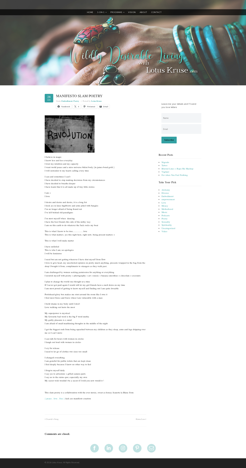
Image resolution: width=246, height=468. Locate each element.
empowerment (168, 199)
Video (164, 231)
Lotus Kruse (96, 101)
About (143, 12)
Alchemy (166, 189)
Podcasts (166, 215)
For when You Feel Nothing (175, 175)
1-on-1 (100, 12)
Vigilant (165, 171)
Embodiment (67, 101)
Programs (116, 12)
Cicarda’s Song (52, 419)
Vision (132, 12)
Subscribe (169, 140)
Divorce (165, 192)
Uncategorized (168, 228)
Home (90, 12)
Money (165, 205)
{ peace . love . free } (55, 398)
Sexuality (166, 221)
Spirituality (167, 224)
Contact (156, 12)
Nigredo (165, 162)
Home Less (140, 419)
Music (164, 212)
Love (164, 202)
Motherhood (167, 209)
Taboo (164, 165)
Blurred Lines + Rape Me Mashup (177, 168)
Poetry (76, 101)
